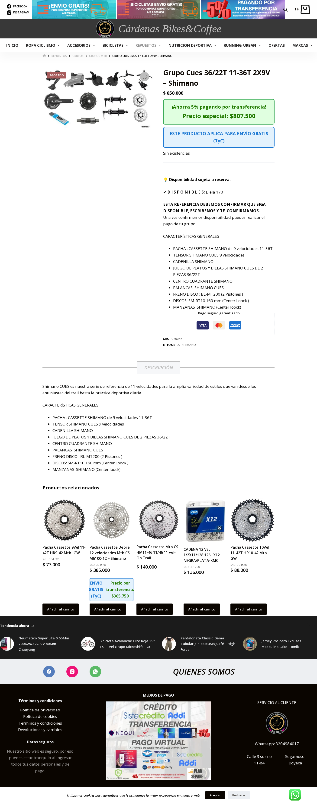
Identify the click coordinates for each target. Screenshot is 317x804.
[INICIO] (44, 56)
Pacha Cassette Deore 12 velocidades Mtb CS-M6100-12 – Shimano (110, 553)
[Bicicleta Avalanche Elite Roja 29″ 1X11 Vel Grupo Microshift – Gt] (88, 644)
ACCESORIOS (79, 45)
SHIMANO (189, 345)
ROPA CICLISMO (40, 45)
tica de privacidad (43, 710)
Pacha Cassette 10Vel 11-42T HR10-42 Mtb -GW (249, 553)
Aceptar (215, 795)
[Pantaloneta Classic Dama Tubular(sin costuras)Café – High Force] (169, 644)
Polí (23, 710)
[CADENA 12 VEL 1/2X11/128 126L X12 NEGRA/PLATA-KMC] (206, 521)
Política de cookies (40, 716)
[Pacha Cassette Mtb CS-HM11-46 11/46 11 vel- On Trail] (158, 519)
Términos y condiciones (40, 723)
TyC (219, 141)
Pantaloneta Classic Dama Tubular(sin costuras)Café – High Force (208, 644)
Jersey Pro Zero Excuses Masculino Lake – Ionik (281, 643)
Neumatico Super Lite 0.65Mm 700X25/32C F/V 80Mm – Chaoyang (44, 644)
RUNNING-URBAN (240, 45)
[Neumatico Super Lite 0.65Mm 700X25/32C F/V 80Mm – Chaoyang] (7, 644)
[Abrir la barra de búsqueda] (285, 9)
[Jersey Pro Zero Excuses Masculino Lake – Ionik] (250, 644)
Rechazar (238, 795)
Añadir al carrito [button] (60, 609)
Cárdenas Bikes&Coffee (169, 28)
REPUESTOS (146, 45)
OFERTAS (276, 45)
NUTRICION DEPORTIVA (190, 45)
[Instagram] (72, 671)
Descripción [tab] (158, 367)
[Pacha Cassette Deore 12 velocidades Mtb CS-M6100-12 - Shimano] (112, 520)
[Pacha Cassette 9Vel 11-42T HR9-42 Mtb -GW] (64, 520)
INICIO (12, 45)
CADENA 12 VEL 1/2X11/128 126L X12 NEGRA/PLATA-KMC (202, 555)
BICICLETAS (113, 45)
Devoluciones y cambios (40, 729)
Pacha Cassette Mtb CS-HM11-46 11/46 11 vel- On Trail (158, 552)
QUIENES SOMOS (204, 671)
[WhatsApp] (95, 671)
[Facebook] (49, 671)
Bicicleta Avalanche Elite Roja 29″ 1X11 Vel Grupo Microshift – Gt (127, 643)
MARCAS (300, 45)
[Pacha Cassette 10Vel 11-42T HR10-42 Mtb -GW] (252, 520)
